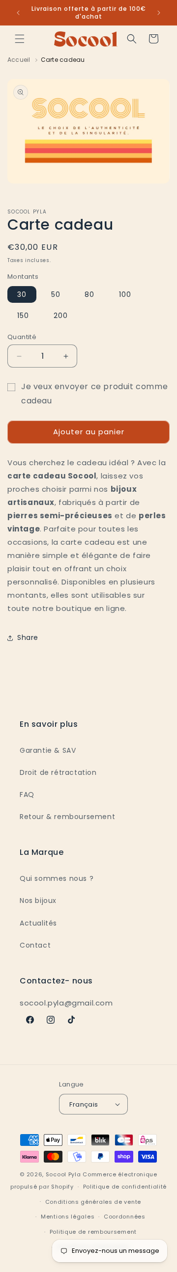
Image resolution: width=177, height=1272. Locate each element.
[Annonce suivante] (159, 13)
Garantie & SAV (48, 750)
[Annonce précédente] (18, 13)
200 (61, 315)
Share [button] (27, 637)
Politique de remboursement (93, 1232)
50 (55, 294)
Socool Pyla (63, 1174)
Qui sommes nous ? (56, 878)
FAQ (27, 794)
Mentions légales (67, 1216)
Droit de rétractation (58, 772)
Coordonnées (125, 1216)
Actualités (38, 923)
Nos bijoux (38, 900)
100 (125, 294)
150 (23, 315)
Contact (35, 945)
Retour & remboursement (67, 817)
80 (89, 294)
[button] (19, 39)
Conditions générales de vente (93, 1202)
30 (22, 294)
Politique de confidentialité (125, 1187)
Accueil (18, 60)
